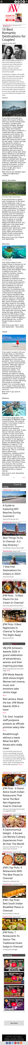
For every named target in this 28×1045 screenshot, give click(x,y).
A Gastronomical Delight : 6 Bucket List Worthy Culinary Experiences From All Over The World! (14, 836)
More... (9, 670)
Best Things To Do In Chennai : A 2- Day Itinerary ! (13, 541)
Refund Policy (20, 1038)
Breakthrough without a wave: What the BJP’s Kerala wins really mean (12, 741)
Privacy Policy (13, 1038)
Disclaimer (7, 1038)
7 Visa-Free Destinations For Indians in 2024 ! (12, 570)
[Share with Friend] (18, 1043)
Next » (24, 477)
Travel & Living (7, 25)
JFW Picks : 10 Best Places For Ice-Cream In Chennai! (13, 599)
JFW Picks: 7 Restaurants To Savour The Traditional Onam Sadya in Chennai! (13, 939)
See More (14, 1023)
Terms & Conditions (17, 1036)
